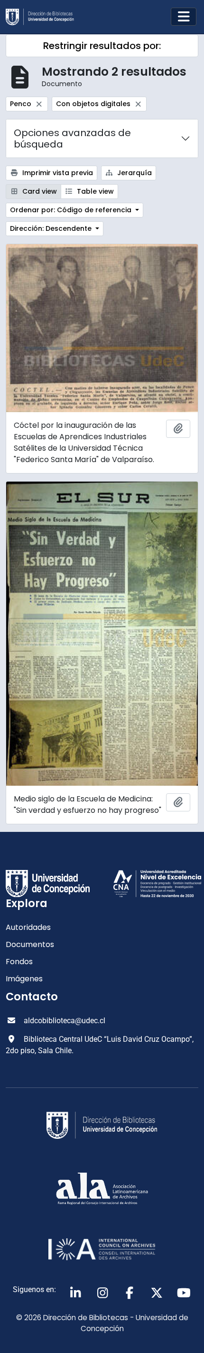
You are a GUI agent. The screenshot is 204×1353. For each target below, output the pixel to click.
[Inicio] (44, 17)
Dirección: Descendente (51, 228)
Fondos (19, 961)
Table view (94, 191)
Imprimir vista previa (56, 173)
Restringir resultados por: (102, 45)
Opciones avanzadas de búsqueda (72, 138)
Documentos (30, 944)
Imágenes (24, 978)
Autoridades (28, 927)
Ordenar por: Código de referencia (71, 210)
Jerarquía (133, 173)
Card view (38, 191)
